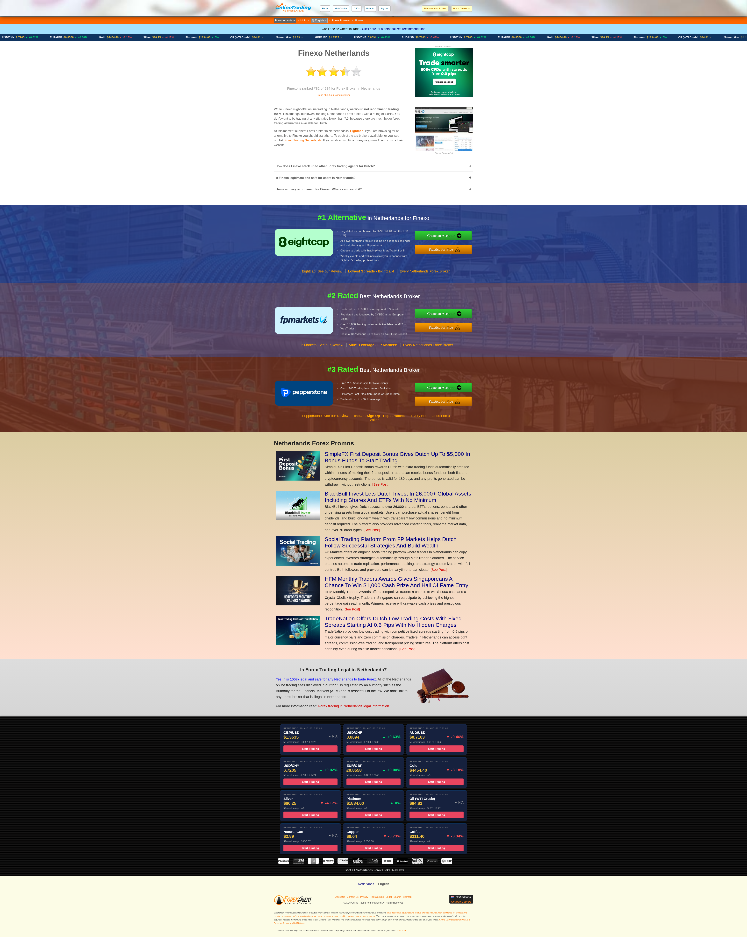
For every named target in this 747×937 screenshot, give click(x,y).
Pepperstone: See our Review (325, 416)
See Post (401, 930)
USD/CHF (299, 37)
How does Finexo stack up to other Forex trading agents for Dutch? (373, 166)
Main (303, 20)
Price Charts (461, 8)
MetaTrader (341, 8)
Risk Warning (377, 897)
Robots (370, 8)
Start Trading (310, 748)
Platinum (130, 37)
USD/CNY (395, 37)
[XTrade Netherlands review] (343, 862)
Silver (85, 37)
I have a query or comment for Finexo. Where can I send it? (373, 189)
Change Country (461, 901)
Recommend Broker (435, 8)
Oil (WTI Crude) (179, 37)
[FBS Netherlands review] (313, 862)
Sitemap (407, 897)
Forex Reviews (341, 20)
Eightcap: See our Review (322, 271)
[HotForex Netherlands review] (372, 862)
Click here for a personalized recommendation (393, 29)
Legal (389, 897)
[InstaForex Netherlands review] (328, 862)
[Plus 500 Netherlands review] (283, 862)
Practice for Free (441, 249)
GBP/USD (259, 37)
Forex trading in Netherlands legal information (353, 706)
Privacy (364, 897)
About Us (340, 897)
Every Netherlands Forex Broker (425, 271)
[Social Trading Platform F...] (298, 565)
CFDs (357, 8)
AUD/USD (346, 37)
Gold (40, 37)
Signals (384, 8)
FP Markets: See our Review (321, 345)
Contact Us (353, 897)
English (319, 20)
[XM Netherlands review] (298, 862)
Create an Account (440, 236)
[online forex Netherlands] (293, 12)
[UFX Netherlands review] (357, 862)
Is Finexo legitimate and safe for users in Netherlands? (373, 177)
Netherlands (285, 20)
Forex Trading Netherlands (303, 140)
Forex (325, 8)
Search (397, 897)
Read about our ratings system (333, 95)
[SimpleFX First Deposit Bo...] (298, 479)
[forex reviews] (293, 904)
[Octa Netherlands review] (387, 862)
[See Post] (380, 484)
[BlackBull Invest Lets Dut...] (298, 519)
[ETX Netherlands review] (417, 862)
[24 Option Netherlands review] (432, 862)
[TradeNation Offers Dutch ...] (298, 644)
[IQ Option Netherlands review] (402, 862)
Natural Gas (222, 37)
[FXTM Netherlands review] (446, 862)
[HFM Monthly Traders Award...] (298, 604)
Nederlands (366, 884)
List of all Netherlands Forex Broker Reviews (373, 870)
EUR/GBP (442, 37)
